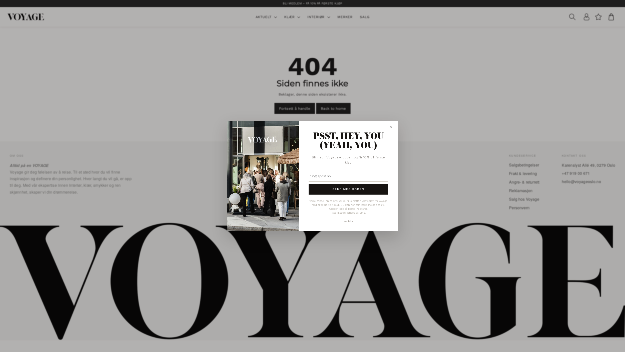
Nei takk (348, 221)
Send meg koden (348, 189)
